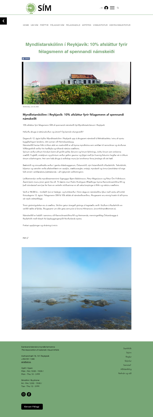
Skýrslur (128, 361)
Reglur (128, 357)
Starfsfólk (127, 348)
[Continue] (3, 21)
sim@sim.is (26, 362)
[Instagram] (23, 394)
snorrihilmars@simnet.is (104, 208)
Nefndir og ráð (124, 373)
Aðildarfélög (126, 369)
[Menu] (112, 7)
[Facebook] (29, 394)
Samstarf (127, 365)
